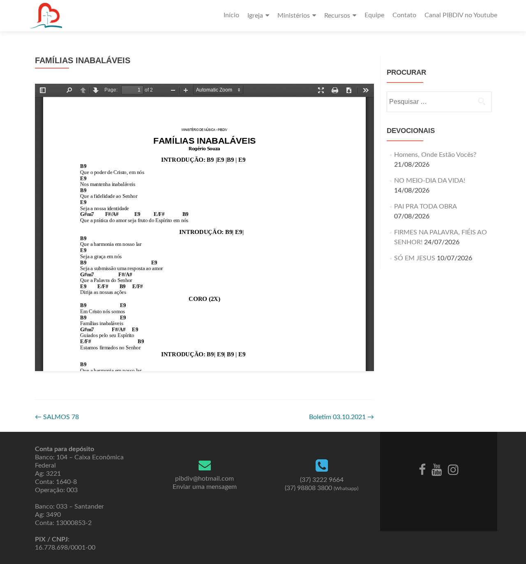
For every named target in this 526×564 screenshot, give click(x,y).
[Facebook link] (422, 469)
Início (231, 15)
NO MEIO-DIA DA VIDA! (429, 180)
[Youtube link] (436, 469)
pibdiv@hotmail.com (204, 478)
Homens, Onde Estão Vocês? (435, 154)
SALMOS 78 (57, 417)
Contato (404, 15)
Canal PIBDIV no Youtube (460, 15)
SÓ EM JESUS (414, 258)
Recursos (337, 15)
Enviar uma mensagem (205, 487)
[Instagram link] (453, 469)
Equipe (374, 15)
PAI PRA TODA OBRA (425, 206)
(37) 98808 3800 (321, 488)
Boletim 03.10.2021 (341, 417)
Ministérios (293, 15)
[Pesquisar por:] (439, 102)
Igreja (255, 15)
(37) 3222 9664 (322, 480)
